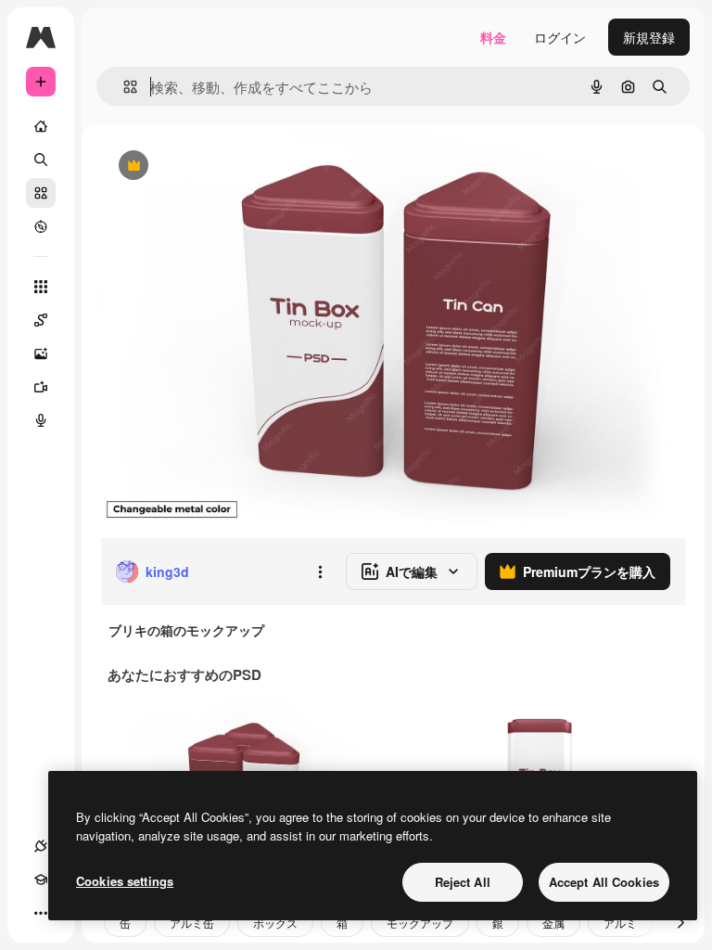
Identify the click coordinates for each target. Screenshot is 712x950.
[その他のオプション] (319, 571)
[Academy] (41, 879)
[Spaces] (41, 320)
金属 (553, 923)
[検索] (41, 159)
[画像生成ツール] (41, 353)
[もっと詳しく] (41, 226)
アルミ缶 (192, 923)
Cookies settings (124, 881)
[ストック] (41, 193)
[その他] (41, 913)
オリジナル (227, 166)
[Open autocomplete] (122, 87)
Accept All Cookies (604, 882)
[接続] (41, 846)
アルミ (620, 923)
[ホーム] (41, 126)
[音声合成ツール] (41, 420)
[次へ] (680, 922)
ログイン (560, 37)
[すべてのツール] (41, 287)
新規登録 (649, 37)
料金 (493, 37)
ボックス (275, 923)
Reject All (462, 882)
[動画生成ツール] (41, 387)
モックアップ (420, 923)
